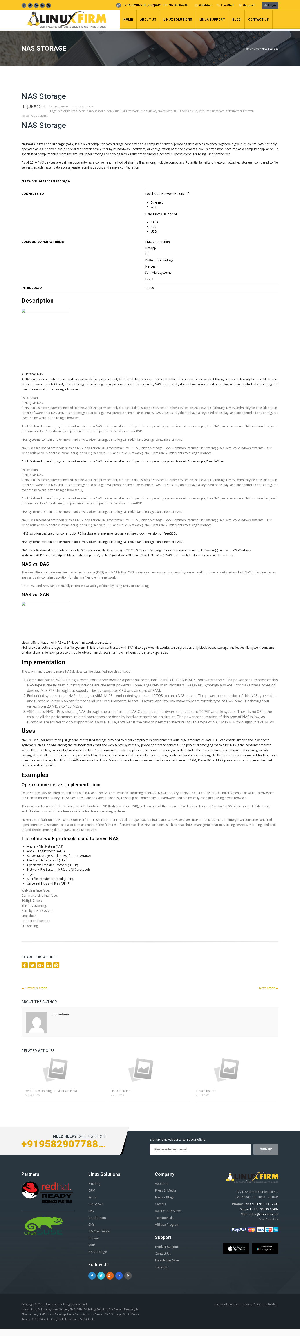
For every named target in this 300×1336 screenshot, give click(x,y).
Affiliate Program (167, 1224)
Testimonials (164, 1218)
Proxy (92, 1197)
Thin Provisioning (185, 111)
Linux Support (212, 19)
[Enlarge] (23, 368)
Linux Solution (120, 1091)
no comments (38, 115)
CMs (91, 1224)
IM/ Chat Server (99, 1231)
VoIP (91, 1245)
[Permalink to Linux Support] (235, 1070)
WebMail (205, 5)
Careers (160, 1204)
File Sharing (148, 111)
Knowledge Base (167, 1260)
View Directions (268, 1219)
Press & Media (165, 1190)
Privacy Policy (252, 1304)
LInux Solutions (177, 19)
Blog (236, 19)
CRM (91, 1190)
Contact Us (258, 19)
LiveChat (227, 5)
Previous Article (34, 988)
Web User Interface (211, 111)
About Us (148, 19)
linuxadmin (61, 106)
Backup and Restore (92, 111)
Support (249, 5)
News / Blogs (164, 1197)
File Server (95, 1204)
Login (271, 5)
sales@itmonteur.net (263, 1214)
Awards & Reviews (168, 1211)
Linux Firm (52, 1304)
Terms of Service (226, 1304)
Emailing (94, 1183)
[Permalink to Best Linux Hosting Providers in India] (64, 1070)
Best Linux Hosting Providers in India (51, 1091)
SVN (91, 1211)
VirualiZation (97, 1218)
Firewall (93, 1238)
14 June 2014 (33, 106)
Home (128, 19)
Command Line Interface (123, 111)
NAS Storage (85, 106)
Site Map (271, 1304)
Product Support (166, 1247)
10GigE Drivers (67, 111)
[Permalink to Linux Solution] (150, 1070)
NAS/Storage (97, 1252)
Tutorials (161, 1267)
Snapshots (165, 111)
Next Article (268, 988)
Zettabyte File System (240, 111)
